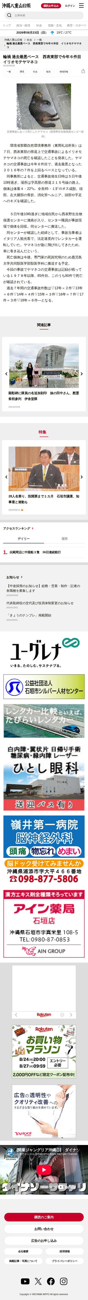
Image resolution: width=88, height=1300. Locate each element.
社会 (39, 25)
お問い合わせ (44, 1229)
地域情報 (64, 71)
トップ (7, 25)
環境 (22, 71)
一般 (39, 39)
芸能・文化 (55, 25)
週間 (64, 538)
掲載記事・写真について (23, 1261)
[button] (6, 373)
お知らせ (12, 577)
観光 (48, 71)
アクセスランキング (16, 528)
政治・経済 (23, 25)
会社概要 (23, 1251)
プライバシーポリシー (65, 1261)
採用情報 (65, 1251)
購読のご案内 (44, 1217)
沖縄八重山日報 (13, 39)
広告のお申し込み (44, 1240)
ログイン (70, 5)
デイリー (24, 538)
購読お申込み (51, 5)
